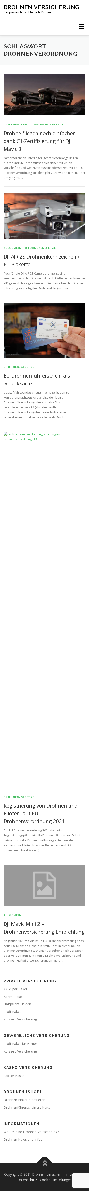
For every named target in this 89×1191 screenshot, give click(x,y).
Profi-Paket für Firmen (21, 1043)
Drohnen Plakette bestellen (24, 1100)
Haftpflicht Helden (17, 1004)
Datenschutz (27, 1179)
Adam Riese (13, 996)
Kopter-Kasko (14, 1075)
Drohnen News (16, 124)
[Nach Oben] (44, 1163)
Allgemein (13, 247)
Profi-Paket (12, 1011)
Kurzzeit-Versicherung (20, 1019)
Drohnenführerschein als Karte (27, 1107)
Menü (81, 26)
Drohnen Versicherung (42, 7)
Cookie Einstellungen (56, 1179)
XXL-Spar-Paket (15, 989)
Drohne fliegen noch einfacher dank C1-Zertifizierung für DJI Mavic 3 (39, 140)
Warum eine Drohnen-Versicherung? (31, 1132)
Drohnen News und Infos (23, 1139)
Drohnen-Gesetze (48, 124)
